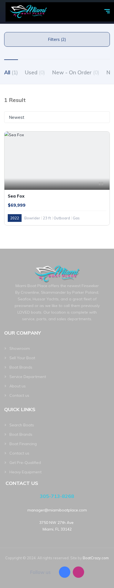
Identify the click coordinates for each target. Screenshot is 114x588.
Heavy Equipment (25, 471)
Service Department (27, 376)
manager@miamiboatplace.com (57, 510)
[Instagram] (78, 572)
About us (17, 386)
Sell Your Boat (22, 357)
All (11, 72)
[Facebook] (64, 572)
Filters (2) (57, 39)
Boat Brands (20, 367)
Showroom (19, 348)
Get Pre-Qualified (25, 462)
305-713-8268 (57, 496)
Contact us (19, 395)
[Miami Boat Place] (28, 12)
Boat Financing (23, 443)
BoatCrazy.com (96, 558)
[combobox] (57, 117)
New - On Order (75, 72)
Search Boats (21, 424)
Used (35, 72)
